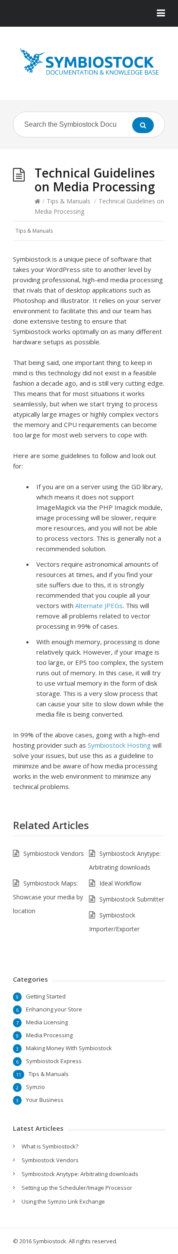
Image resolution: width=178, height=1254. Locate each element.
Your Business (45, 1100)
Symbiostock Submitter (131, 899)
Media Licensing (47, 1022)
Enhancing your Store (54, 1009)
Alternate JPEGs (99, 605)
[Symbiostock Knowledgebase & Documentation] (89, 61)
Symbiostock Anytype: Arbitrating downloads (80, 1174)
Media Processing (49, 1035)
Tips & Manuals (68, 201)
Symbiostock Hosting (119, 745)
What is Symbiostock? (50, 1146)
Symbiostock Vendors (53, 853)
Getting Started (46, 996)
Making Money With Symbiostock (69, 1048)
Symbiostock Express (54, 1061)
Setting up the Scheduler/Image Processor (77, 1188)
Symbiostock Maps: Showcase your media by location (48, 897)
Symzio (35, 1087)
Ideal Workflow (120, 883)
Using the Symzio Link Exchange (63, 1201)
